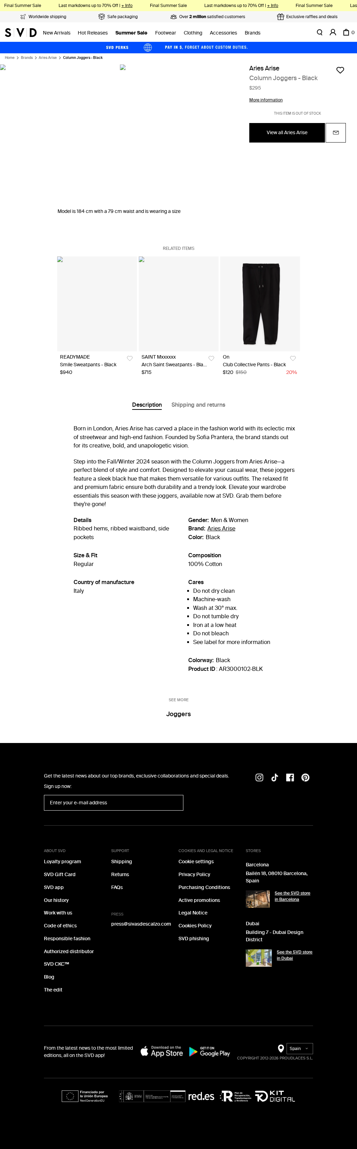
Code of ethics (60, 926)
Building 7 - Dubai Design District (274, 936)
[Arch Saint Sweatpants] (179, 303)
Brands (252, 33)
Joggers (178, 714)
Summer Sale (131, 33)
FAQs (117, 887)
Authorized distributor (69, 952)
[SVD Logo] (21, 32)
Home (10, 58)
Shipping (121, 862)
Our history (56, 900)
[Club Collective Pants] (260, 303)
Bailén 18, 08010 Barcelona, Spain (276, 877)
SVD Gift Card (60, 875)
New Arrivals (56, 33)
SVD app (54, 887)
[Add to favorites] (340, 70)
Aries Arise (48, 58)
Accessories (223, 33)
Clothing (193, 33)
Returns (120, 875)
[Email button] (336, 133)
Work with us (58, 913)
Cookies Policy (195, 926)
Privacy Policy (194, 875)
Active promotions (199, 900)
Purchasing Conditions (204, 887)
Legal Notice (192, 913)
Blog (49, 977)
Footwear (165, 33)
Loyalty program (62, 862)
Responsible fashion (67, 939)
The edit (53, 990)
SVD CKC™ (56, 964)
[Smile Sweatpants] (97, 303)
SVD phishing (193, 939)
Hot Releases (93, 33)
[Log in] (333, 32)
